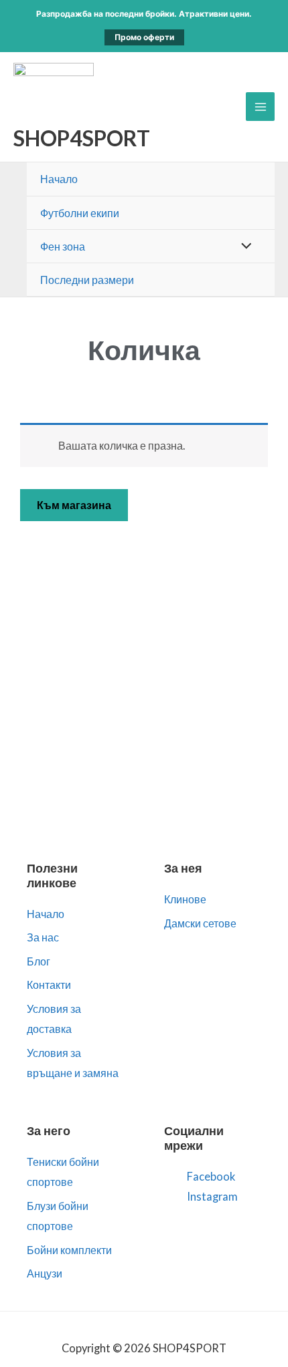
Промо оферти (144, 37)
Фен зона (62, 246)
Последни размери (87, 279)
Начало (59, 178)
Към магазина (74, 504)
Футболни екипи (79, 212)
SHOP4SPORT (81, 138)
